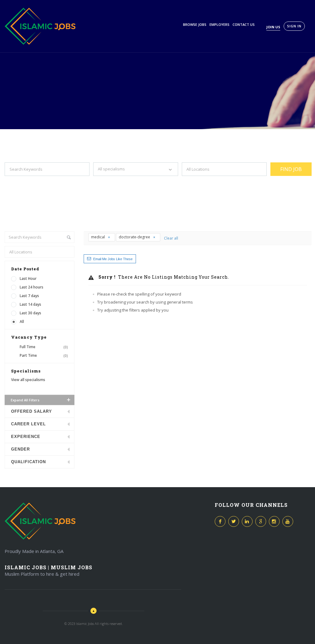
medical (98, 237)
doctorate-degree (135, 237)
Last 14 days (30, 304)
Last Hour (28, 278)
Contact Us (244, 24)
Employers (219, 24)
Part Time (44, 355)
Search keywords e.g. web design (33, 181)
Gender (20, 449)
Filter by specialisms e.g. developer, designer (131, 181)
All (22, 321)
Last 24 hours (31, 287)
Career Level (28, 424)
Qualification (28, 461)
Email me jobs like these (113, 259)
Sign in (294, 26)
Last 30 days (30, 313)
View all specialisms (28, 379)
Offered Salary (31, 411)
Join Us (273, 27)
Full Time (44, 347)
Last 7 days (29, 295)
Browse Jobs (194, 24)
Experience (25, 436)
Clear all (171, 238)
